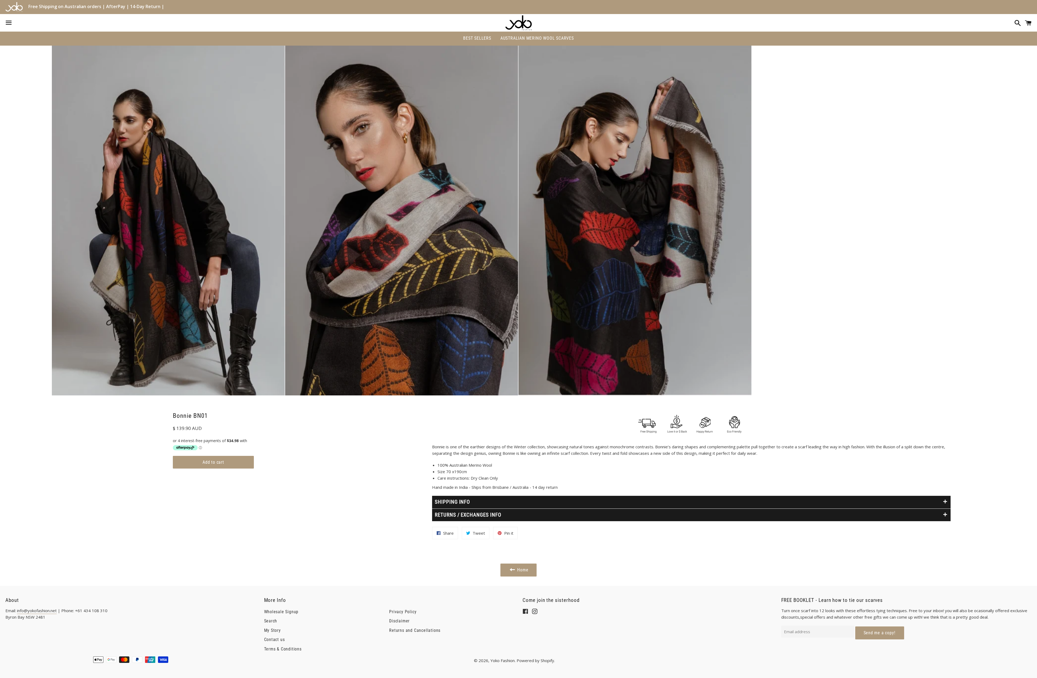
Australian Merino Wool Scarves (537, 38)
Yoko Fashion (502, 660)
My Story (272, 630)
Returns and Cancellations (414, 630)
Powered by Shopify (535, 660)
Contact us (274, 639)
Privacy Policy (402, 611)
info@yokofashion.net (37, 610)
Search (270, 620)
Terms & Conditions (283, 649)
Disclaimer (399, 620)
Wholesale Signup (281, 611)
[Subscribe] (879, 632)
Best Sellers (477, 38)
